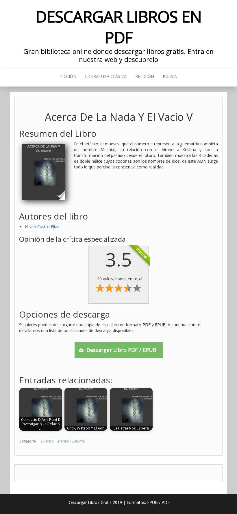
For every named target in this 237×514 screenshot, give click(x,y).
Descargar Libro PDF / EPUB (121, 349)
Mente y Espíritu (71, 441)
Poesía (170, 76)
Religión (144, 76)
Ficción (68, 76)
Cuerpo (47, 441)
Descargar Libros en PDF (118, 26)
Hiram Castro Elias (42, 226)
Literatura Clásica (106, 76)
